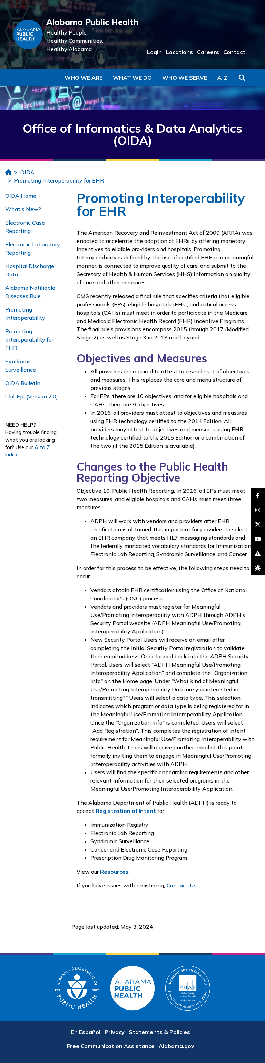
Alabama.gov (176, 1046)
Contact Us (181, 885)
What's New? (23, 209)
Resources (114, 871)
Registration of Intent (126, 810)
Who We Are (83, 77)
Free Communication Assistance (111, 1046)
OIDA (27, 172)
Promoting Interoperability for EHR (59, 180)
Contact (234, 52)
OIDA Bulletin (22, 383)
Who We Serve (184, 77)
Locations (179, 52)
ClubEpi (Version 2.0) (31, 396)
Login (154, 52)
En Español (85, 1031)
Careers (208, 52)
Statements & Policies (159, 1031)
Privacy (115, 1031)
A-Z (222, 77)
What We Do (132, 77)
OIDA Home (20, 195)
